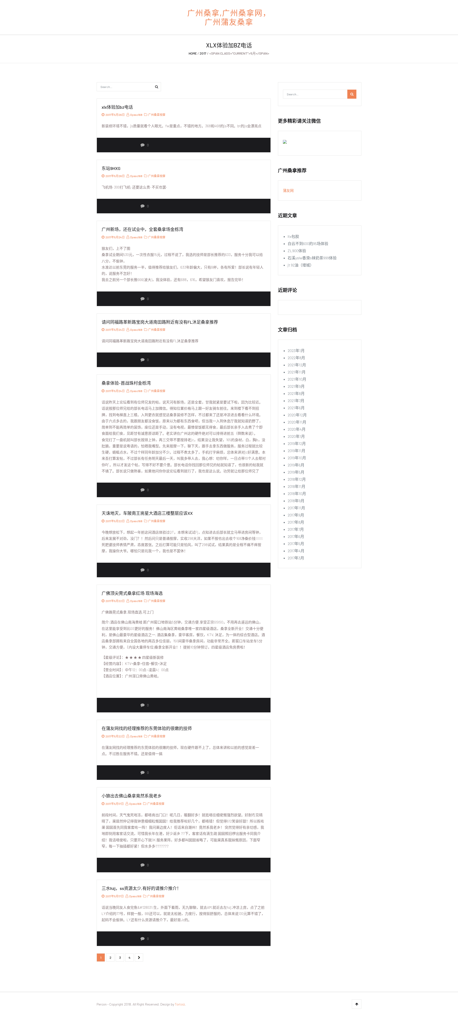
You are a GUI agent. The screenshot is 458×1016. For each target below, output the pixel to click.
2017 (203, 53)
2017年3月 (296, 558)
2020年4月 (297, 429)
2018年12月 (297, 479)
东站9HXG (111, 168)
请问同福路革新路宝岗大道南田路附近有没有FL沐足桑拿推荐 (160, 322)
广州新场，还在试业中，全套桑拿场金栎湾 (142, 229)
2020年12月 (297, 415)
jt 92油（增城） (301, 265)
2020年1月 (296, 436)
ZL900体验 (297, 250)
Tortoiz (180, 1004)
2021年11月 (297, 372)
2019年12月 (297, 443)
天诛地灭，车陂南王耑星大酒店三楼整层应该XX (147, 513)
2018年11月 (296, 486)
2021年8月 (296, 393)
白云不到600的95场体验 (308, 243)
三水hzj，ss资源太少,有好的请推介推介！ (141, 888)
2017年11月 (296, 507)
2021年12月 (297, 364)
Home (193, 53)
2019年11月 (296, 450)
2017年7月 (296, 529)
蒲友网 (288, 190)
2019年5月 (296, 472)
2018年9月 (296, 500)
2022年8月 (296, 357)
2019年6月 (296, 465)
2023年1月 (296, 350)
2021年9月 (296, 386)
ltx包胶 (293, 236)
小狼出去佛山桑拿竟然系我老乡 (132, 795)
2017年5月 (296, 543)
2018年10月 (297, 493)
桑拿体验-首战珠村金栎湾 (126, 383)
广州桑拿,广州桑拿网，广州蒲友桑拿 (229, 17)
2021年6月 (296, 407)
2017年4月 (296, 550)
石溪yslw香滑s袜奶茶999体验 (312, 257)
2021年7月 (296, 400)
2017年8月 (296, 522)
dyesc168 (136, 114)
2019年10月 (297, 457)
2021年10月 (297, 379)
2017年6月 (296, 536)
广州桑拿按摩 (156, 114)
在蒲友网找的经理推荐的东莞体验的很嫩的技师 (147, 728)
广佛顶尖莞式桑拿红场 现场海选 (132, 593)
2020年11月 (297, 422)
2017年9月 (296, 515)
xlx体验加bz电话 (117, 107)
